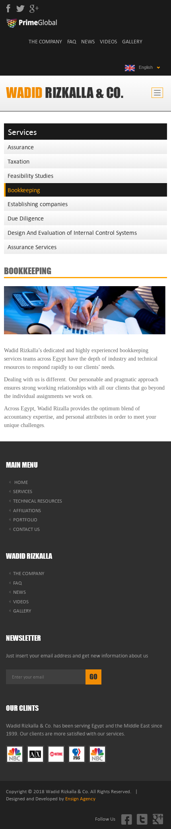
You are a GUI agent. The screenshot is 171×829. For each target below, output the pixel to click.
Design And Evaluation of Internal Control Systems (72, 232)
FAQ (71, 41)
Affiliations (27, 510)
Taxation (18, 161)
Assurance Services (32, 247)
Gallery (132, 41)
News (88, 41)
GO (93, 676)
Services (22, 491)
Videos (108, 41)
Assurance (21, 147)
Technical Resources (37, 500)
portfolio (25, 519)
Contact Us (26, 529)
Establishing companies (38, 204)
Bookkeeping (24, 190)
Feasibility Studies (30, 175)
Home (20, 482)
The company (45, 41)
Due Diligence (26, 218)
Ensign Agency (80, 798)
